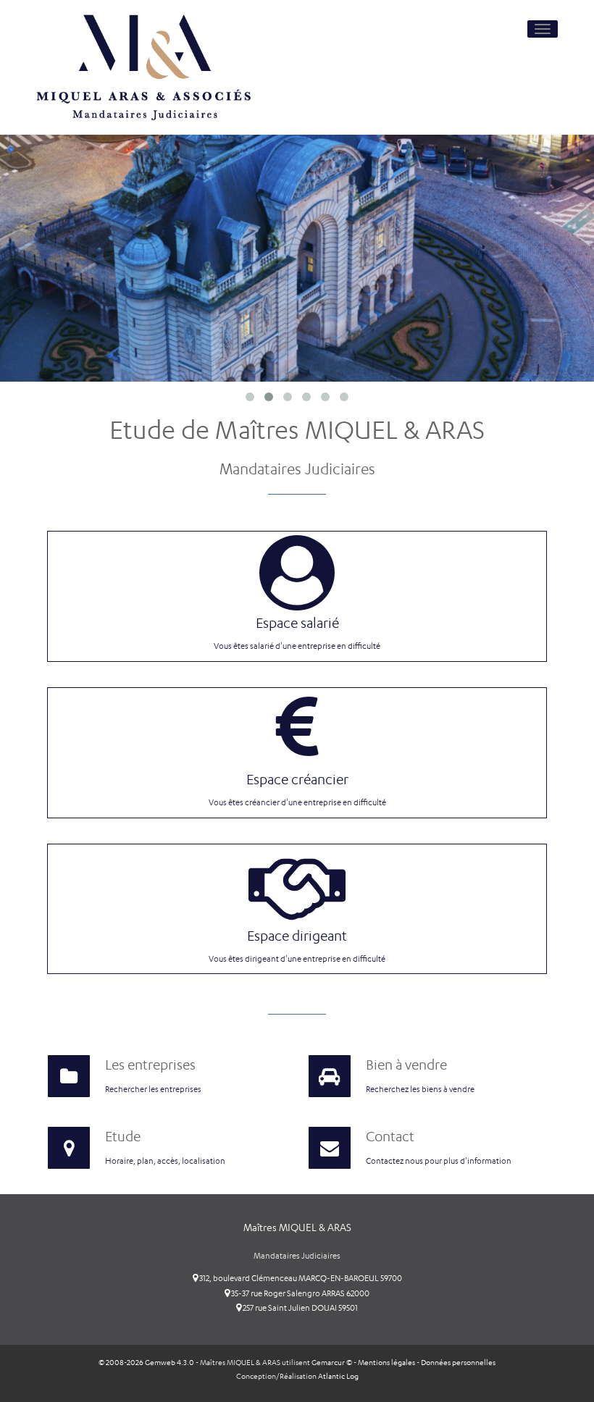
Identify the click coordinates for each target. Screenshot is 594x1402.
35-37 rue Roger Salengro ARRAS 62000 (299, 1293)
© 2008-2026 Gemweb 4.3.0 (146, 1362)
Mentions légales (386, 1362)
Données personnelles (458, 1362)
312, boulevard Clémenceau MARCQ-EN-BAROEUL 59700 (300, 1278)
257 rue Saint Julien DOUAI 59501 (299, 1308)
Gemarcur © (331, 1362)
